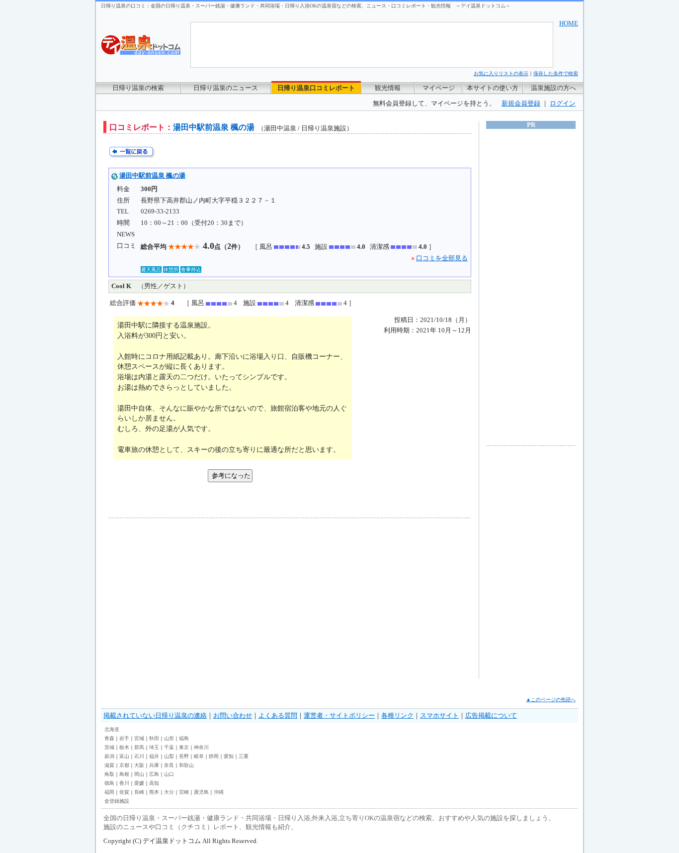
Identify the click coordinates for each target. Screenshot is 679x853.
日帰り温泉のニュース (225, 88)
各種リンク (397, 715)
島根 (124, 774)
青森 (109, 738)
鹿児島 (201, 792)
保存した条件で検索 (555, 73)
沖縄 (219, 792)
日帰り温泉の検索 (138, 88)
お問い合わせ (232, 715)
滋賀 (109, 765)
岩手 (124, 738)
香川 (124, 783)
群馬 (139, 747)
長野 (184, 756)
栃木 (124, 747)
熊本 (154, 792)
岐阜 (199, 756)
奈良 (169, 765)
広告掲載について (491, 715)
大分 (169, 792)
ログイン (563, 103)
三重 (244, 756)
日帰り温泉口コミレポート (316, 88)
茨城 (109, 747)
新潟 (109, 756)
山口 (169, 774)
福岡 (109, 792)
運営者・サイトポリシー (339, 715)
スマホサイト (439, 715)
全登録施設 (116, 801)
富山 (124, 756)
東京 (184, 747)
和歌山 (186, 765)
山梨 (169, 756)
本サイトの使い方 (492, 88)
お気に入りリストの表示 (501, 73)
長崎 (139, 792)
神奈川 (201, 747)
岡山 (139, 774)
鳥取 (109, 774)
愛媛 (139, 783)
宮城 (139, 738)
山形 (169, 738)
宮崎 (184, 792)
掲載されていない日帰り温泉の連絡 (155, 715)
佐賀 (124, 792)
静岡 (214, 756)
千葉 (169, 747)
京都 (124, 765)
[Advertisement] (200, 598)
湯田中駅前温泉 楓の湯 (152, 175)
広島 (154, 774)
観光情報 (388, 88)
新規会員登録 (521, 103)
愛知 (229, 756)
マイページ (439, 88)
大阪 (139, 765)
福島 (184, 738)
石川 (139, 756)
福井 (154, 756)
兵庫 (154, 765)
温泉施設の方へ (553, 88)
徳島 (109, 783)
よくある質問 (277, 715)
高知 (154, 783)
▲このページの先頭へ (551, 699)
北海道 (111, 729)
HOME (568, 23)
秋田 (154, 738)
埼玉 (154, 747)
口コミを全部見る (442, 258)
